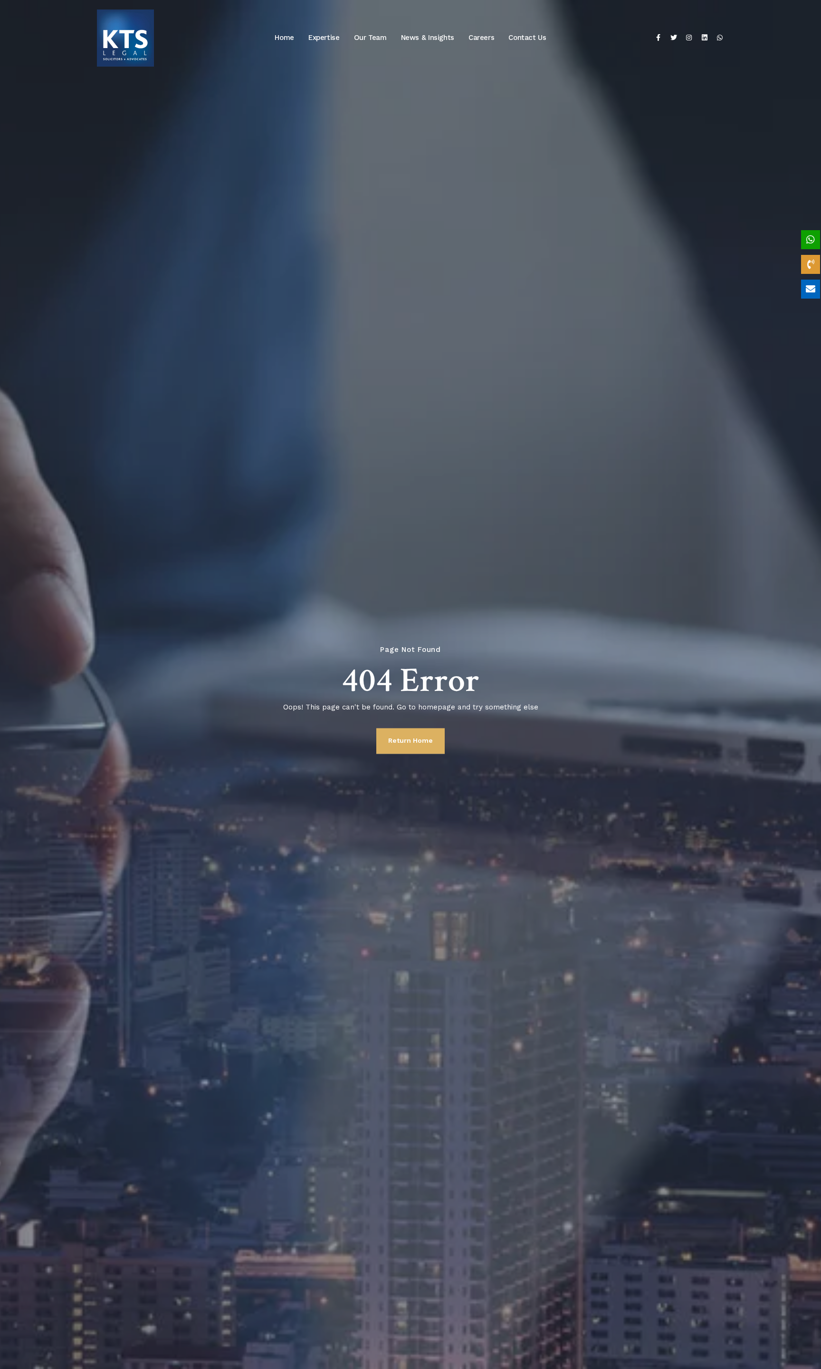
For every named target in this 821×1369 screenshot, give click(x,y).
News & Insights (427, 37)
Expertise (324, 37)
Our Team (370, 37)
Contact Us (527, 37)
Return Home (410, 740)
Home (284, 37)
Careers (481, 37)
